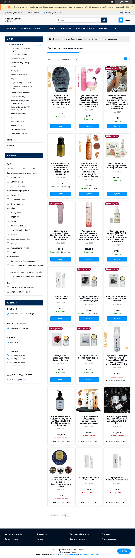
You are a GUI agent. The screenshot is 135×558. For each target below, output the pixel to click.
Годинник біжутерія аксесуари (23, 82)
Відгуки (10, 145)
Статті (116, 28)
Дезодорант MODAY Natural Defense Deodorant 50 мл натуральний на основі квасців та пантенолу (61, 168)
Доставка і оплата (85, 28)
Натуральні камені (18, 129)
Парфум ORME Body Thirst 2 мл (89, 479)
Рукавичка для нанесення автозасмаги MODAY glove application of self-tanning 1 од (61, 100)
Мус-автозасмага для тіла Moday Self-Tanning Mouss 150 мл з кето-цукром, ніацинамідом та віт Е (117, 360)
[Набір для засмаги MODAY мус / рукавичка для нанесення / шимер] (89, 400)
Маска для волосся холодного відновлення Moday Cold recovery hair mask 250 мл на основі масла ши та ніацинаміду (117, 102)
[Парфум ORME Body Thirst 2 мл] (89, 461)
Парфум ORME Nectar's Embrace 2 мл (117, 479)
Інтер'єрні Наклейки (19, 74)
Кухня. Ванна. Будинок (20, 97)
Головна (11, 28)
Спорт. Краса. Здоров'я (20, 93)
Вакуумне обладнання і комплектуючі (20, 102)
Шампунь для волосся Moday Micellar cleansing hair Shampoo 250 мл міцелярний (60, 235)
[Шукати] (104, 20)
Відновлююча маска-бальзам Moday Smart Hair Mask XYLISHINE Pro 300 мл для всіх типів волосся (60, 421)
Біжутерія (14, 79)
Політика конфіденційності (89, 554)
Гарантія (103, 28)
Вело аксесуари (17, 121)
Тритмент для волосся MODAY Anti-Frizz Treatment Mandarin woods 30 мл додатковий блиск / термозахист (116, 236)
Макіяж (13, 67)
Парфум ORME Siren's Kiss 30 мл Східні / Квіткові (117, 298)
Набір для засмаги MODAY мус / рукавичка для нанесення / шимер (88, 420)
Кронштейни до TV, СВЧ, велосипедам (21, 108)
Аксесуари (15, 70)
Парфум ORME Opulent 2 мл (61, 297)
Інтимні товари (17, 125)
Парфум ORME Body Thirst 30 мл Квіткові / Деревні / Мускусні (88, 298)
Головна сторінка (109, 539)
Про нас (52, 28)
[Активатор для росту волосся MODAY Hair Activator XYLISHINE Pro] (117, 400)
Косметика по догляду (80, 39)
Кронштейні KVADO (19, 133)
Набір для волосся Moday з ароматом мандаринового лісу (117, 165)
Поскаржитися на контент (68, 554)
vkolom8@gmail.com (18, 380)
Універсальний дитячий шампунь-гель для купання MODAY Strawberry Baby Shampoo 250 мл (88, 235)
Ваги (13, 117)
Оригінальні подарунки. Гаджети (20, 49)
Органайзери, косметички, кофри (21, 87)
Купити (60, 126)
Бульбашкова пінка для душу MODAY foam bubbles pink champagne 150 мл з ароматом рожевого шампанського (88, 101)
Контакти (66, 28)
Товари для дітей (18, 59)
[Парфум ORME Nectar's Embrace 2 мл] (117, 461)
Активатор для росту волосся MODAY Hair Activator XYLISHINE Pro (117, 420)
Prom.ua (80, 550)
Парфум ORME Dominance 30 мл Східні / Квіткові (61, 358)
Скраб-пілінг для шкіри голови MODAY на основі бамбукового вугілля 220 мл (60, 482)
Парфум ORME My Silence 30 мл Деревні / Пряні (88, 358)
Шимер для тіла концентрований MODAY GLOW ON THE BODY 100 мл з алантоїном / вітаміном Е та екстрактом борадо (88, 169)
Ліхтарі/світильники (18, 113)
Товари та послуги (30, 28)
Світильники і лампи (19, 55)
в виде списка (129, 59)
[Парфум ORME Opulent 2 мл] (61, 280)
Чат (126, 551)
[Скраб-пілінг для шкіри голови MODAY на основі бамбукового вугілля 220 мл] (61, 461)
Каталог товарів (11, 539)
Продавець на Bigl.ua (67, 552)
